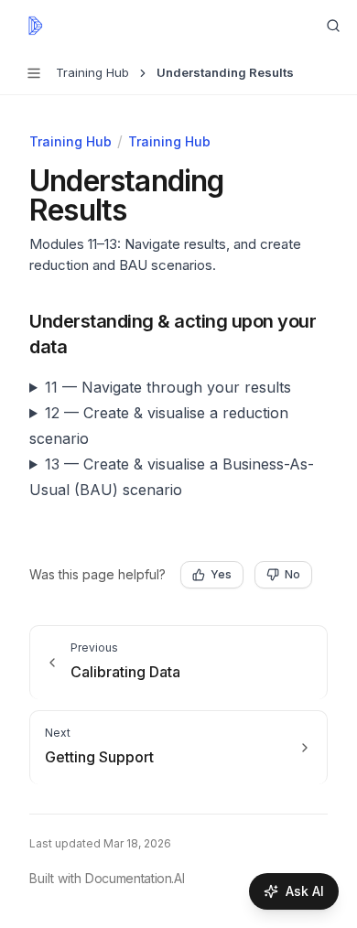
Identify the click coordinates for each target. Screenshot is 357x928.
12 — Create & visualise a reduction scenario (158, 426)
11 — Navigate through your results (168, 387)
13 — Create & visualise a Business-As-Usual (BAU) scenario (171, 477)
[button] (84, 321)
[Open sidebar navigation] (34, 73)
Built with (106, 878)
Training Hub (70, 141)
